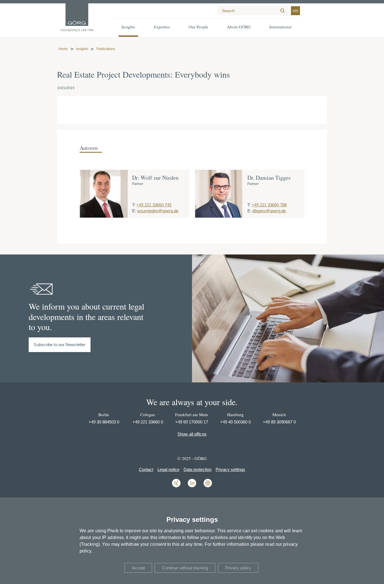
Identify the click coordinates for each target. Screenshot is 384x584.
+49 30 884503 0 (104, 422)
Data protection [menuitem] (197, 469)
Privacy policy (238, 567)
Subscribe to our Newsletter (59, 344)
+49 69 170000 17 (191, 422)
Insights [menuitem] (128, 27)
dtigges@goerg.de (269, 210)
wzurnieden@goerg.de (158, 210)
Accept (138, 567)
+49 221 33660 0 (147, 422)
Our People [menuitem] (198, 27)
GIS (295, 11)
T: (133, 204)
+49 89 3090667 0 (279, 422)
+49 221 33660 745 (153, 204)
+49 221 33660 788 (269, 204)
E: (134, 210)
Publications (105, 49)
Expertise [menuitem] (162, 27)
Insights (82, 49)
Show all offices (192, 434)
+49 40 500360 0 (235, 422)
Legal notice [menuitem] (168, 469)
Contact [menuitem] (146, 469)
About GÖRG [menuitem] (239, 27)
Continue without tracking (185, 567)
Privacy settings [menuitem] (230, 469)
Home (63, 49)
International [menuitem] (280, 27)
